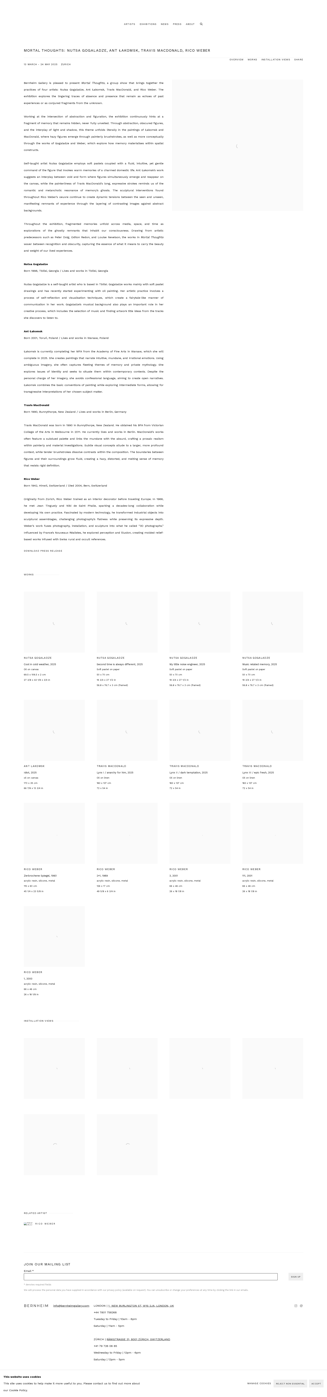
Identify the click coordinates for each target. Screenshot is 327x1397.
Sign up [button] (296, 1276)
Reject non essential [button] (290, 1383)
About (190, 24)
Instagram (295, 1306)
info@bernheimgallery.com (71, 1305)
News (165, 24)
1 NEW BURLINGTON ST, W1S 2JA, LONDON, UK (141, 1305)
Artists (129, 24)
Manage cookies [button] (259, 1383)
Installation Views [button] (275, 59)
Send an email (301, 1306)
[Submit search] (201, 24)
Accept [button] (316, 1383)
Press (177, 24)
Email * (29, 1271)
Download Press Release (43, 550)
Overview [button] (237, 59)
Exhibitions (148, 24)
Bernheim (163, 10)
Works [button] (252, 59)
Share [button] (298, 59)
